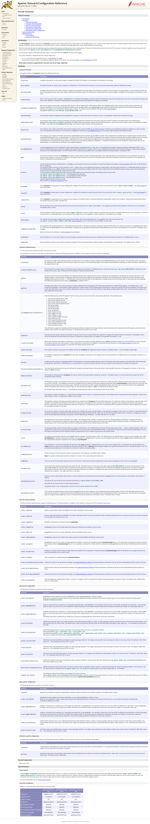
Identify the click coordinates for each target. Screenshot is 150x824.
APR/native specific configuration (35, 30)
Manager (4, 63)
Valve (3, 69)
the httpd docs (86, 60)
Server (4, 23)
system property (111, 109)
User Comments (6, 18)
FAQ (3, 16)
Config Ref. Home (6, 15)
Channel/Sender (6, 80)
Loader (4, 61)
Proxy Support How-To (44, 780)
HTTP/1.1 (4, 34)
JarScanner (5, 57)
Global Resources (6, 55)
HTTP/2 (4, 36)
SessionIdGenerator (7, 68)
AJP (3, 37)
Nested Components (28, 32)
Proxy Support (30, 35)
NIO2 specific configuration (34, 29)
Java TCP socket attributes (33, 25)
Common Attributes (31, 22)
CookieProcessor (6, 52)
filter (71, 124)
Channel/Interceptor (7, 84)
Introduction (26, 19)
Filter (3, 93)
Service (4, 25)
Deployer (4, 87)
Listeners (4, 60)
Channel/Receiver (6, 82)
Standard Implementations (33, 24)
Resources (5, 66)
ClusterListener (6, 88)
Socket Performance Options (83, 562)
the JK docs (53, 58)
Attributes (25, 20)
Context (4, 42)
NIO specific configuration (33, 27)
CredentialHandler (7, 54)
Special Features (27, 33)
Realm (4, 65)
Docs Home (5, 13)
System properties (7, 98)
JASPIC (4, 100)
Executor (4, 29)
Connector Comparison (32, 37)
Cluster (4, 47)
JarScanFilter (5, 58)
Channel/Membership (8, 79)
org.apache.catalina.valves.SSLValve (55, 345)
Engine (4, 44)
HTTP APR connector (125, 343)
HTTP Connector (65, 232)
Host (3, 45)
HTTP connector (124, 164)
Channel (4, 77)
